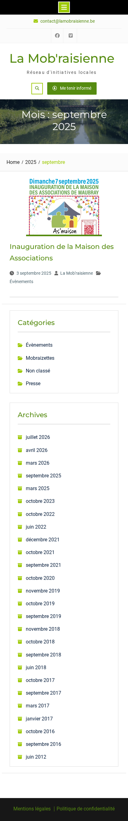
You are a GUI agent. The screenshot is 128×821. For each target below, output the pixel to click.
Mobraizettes (40, 358)
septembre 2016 (43, 744)
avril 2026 (37, 450)
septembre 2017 (43, 693)
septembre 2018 (43, 655)
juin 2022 (36, 527)
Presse (33, 383)
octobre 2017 (40, 680)
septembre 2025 (43, 476)
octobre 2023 (40, 501)
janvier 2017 (39, 719)
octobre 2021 (40, 552)
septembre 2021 (43, 565)
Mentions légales (32, 808)
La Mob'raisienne (61, 58)
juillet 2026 (38, 437)
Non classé (38, 371)
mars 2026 (37, 463)
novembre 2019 (43, 591)
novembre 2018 (43, 629)
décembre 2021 (43, 540)
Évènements (21, 281)
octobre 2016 (40, 731)
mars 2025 (37, 488)
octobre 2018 (40, 642)
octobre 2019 (40, 604)
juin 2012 (36, 757)
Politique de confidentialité (86, 808)
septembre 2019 (43, 616)
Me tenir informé (75, 88)
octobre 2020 (40, 578)
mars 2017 (37, 706)
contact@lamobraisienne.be (67, 21)
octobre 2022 (40, 514)
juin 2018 (36, 667)
